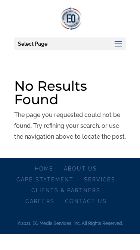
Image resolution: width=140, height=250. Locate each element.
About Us (80, 169)
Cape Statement (45, 180)
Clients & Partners (65, 190)
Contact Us (86, 201)
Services (99, 180)
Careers (40, 201)
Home (44, 169)
